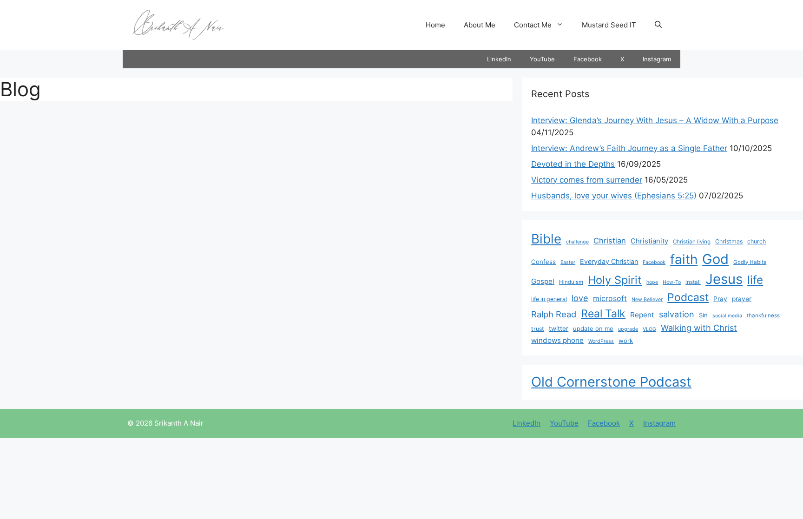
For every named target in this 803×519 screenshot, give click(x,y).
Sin (703, 315)
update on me (593, 328)
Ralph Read (553, 314)
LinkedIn (499, 59)
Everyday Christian (609, 261)
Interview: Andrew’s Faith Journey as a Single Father (629, 148)
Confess (543, 261)
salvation (676, 314)
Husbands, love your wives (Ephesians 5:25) (614, 195)
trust (537, 328)
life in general (549, 299)
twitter (558, 328)
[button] (658, 25)
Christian (609, 240)
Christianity (649, 241)
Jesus (724, 279)
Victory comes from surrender (586, 179)
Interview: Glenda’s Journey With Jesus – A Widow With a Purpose (654, 120)
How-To (672, 282)
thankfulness (763, 315)
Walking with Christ (699, 327)
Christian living (692, 241)
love (580, 298)
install (693, 282)
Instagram (657, 59)
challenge (577, 242)
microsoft (610, 298)
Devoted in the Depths (573, 164)
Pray (720, 298)
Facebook (587, 59)
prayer (741, 298)
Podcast (688, 297)
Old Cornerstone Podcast (611, 382)
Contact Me (533, 24)
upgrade (628, 329)
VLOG (649, 329)
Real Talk (603, 313)
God (715, 259)
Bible (546, 239)
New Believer (647, 299)
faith (684, 259)
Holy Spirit (615, 280)
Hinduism (571, 282)
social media (727, 316)
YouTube (542, 59)
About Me (479, 24)
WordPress (601, 341)
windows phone (557, 340)
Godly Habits (749, 262)
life (755, 280)
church (756, 241)
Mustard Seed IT (609, 24)
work (626, 340)
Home (435, 24)
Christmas (729, 241)
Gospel (542, 281)
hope (652, 282)
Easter (567, 262)
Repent (642, 314)
